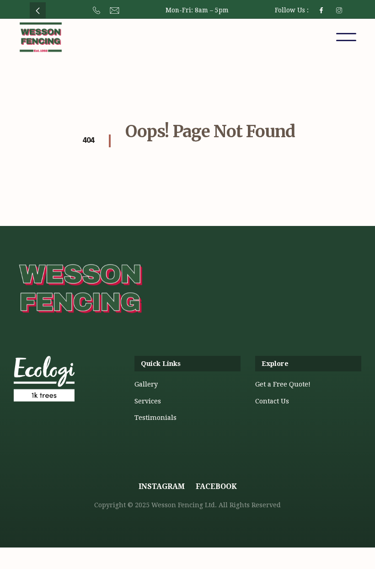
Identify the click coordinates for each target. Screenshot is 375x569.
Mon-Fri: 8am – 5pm (197, 10)
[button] (346, 37)
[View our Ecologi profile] (44, 392)
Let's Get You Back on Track (169, 156)
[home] (41, 37)
